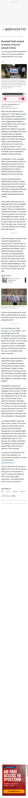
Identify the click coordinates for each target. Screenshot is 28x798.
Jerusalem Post (4, 36)
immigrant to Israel (8, 331)
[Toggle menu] (3, 29)
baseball (23, 114)
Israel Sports (20, 36)
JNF (2, 491)
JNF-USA (22, 491)
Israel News (12, 36)
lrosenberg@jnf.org (8, 462)
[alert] (14, 780)
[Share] (2, 61)
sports (8, 491)
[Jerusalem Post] (15, 29)
